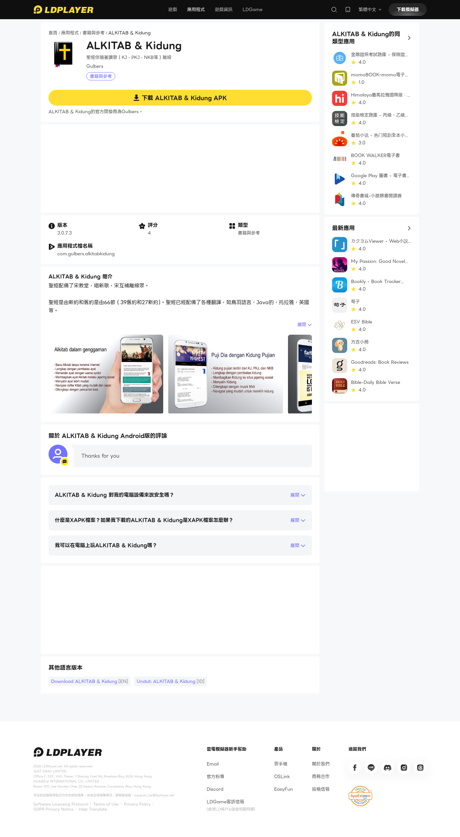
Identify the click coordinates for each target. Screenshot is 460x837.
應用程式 (196, 9)
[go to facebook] (354, 767)
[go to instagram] (404, 767)
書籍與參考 (94, 33)
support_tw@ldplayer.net (154, 795)
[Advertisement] (180, 168)
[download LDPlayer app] (348, 9)
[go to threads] (420, 767)
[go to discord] (387, 767)
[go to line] (371, 767)
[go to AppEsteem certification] (360, 796)
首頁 (53, 33)
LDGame (252, 9)
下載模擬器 (408, 9)
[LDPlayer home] (63, 9)
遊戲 (172, 9)
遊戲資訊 (224, 9)
